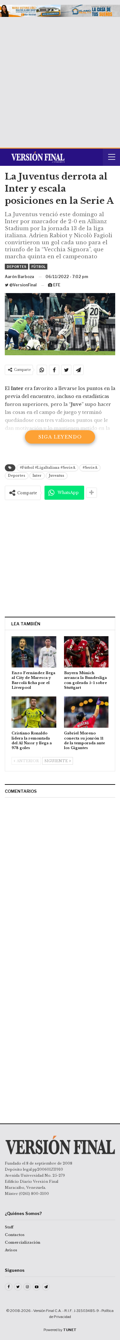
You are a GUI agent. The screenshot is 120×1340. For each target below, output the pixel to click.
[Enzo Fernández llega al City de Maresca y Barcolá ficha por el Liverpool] (34, 651)
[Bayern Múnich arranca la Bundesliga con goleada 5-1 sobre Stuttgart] (86, 651)
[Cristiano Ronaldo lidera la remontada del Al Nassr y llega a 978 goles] (34, 712)
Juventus (56, 476)
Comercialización (22, 1242)
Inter (37, 476)
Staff (9, 1227)
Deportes (16, 267)
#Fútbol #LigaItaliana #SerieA (47, 468)
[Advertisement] (60, 80)
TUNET (69, 1330)
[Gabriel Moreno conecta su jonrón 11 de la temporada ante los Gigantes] (86, 712)
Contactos (15, 1235)
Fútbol (38, 267)
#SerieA (90, 468)
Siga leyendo (60, 437)
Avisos (11, 1250)
